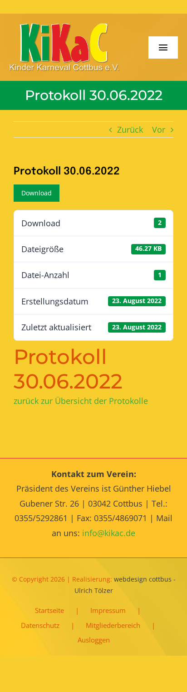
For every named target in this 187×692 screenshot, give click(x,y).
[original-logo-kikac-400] (64, 26)
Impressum (108, 610)
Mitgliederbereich (113, 625)
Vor (158, 129)
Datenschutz (40, 625)
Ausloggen (94, 639)
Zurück (130, 129)
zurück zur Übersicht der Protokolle (81, 400)
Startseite (49, 610)
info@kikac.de (108, 533)
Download (36, 193)
